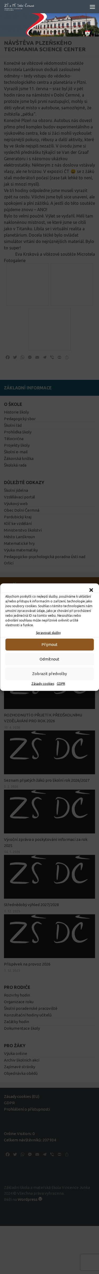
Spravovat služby (48, 632)
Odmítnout (49, 659)
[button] (91, 590)
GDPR (61, 683)
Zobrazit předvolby (49, 673)
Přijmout (49, 644)
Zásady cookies (42, 683)
